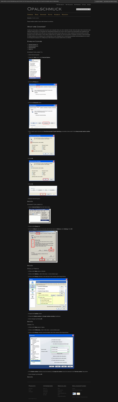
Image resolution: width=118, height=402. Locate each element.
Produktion (45, 391)
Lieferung (60, 391)
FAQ (58, 394)
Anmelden (89, 4)
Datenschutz (60, 390)
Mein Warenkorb (77, 4)
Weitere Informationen (110, 1)
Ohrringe (30, 388)
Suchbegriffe (78, 397)
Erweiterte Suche (84, 397)
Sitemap (73, 397)
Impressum (45, 390)
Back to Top (30, 201)
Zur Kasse (84, 4)
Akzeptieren (99, 1)
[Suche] (90, 9)
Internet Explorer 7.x (33, 44)
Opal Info (45, 393)
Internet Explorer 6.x (33, 46)
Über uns (45, 388)
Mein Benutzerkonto (60, 4)
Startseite (29, 18)
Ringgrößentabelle (62, 396)
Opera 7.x (31, 49)
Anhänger (31, 391)
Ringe (30, 390)
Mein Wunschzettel (69, 4)
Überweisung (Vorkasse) (77, 390)
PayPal (73, 388)
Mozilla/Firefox (32, 47)
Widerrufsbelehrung (62, 393)
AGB (58, 388)
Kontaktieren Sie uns (32, 398)
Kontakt (45, 394)
